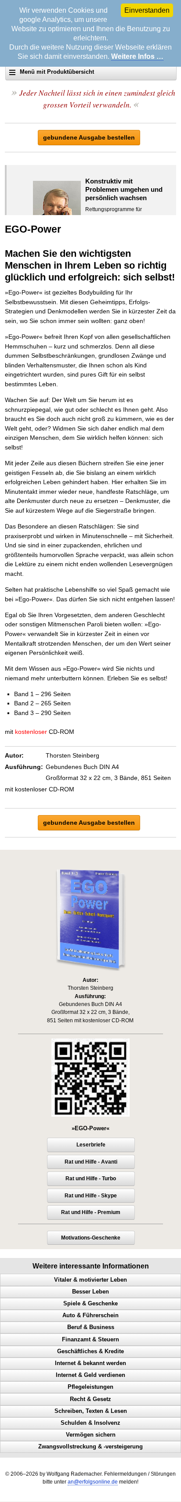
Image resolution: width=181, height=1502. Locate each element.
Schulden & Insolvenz (90, 1423)
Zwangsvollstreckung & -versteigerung (90, 1447)
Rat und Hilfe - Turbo (90, 1178)
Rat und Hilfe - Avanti (91, 1162)
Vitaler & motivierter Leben (90, 1280)
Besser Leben (90, 1292)
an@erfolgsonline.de (93, 1482)
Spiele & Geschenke (90, 1304)
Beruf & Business (90, 1327)
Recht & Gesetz (90, 1399)
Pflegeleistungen (90, 1387)
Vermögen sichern (91, 1435)
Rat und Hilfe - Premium (90, 1212)
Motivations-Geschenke (90, 1238)
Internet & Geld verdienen (90, 1375)
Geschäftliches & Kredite (90, 1351)
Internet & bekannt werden (90, 1363)
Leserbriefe (90, 1145)
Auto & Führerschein (90, 1315)
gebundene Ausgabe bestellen (89, 137)
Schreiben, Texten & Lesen (90, 1411)
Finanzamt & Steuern (90, 1340)
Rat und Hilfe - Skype (91, 1196)
